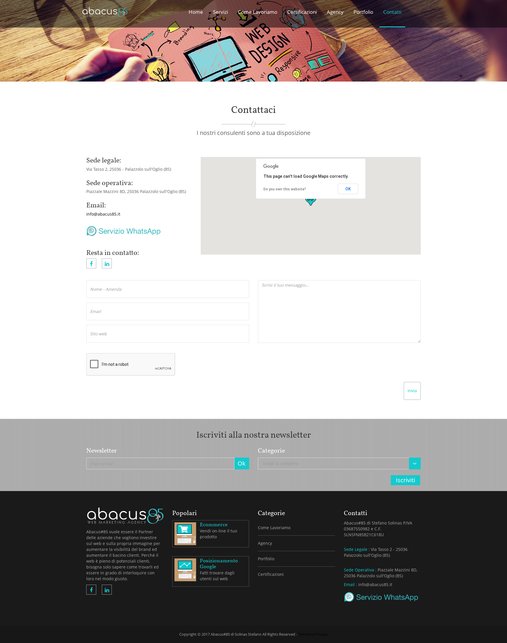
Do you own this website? (284, 189)
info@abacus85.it (103, 214)
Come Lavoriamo (274, 527)
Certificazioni (271, 574)
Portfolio (266, 558)
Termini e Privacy (313, 634)
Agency (265, 543)
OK (348, 189)
